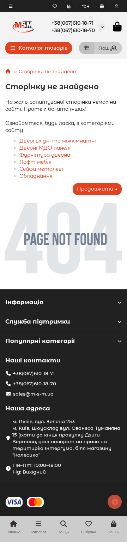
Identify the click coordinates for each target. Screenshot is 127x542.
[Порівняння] (69, 6)
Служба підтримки (37, 321)
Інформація (24, 302)
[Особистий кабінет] (116, 6)
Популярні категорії (40, 340)
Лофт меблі (35, 162)
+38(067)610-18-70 (73, 30)
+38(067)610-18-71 (72, 23)
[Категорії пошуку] (86, 48)
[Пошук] (114, 48)
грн (85, 6)
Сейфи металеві (41, 169)
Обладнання (35, 176)
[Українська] (102, 6)
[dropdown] (10, 6)
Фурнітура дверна (44, 155)
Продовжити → (97, 189)
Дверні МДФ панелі (45, 148)
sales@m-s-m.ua (33, 394)
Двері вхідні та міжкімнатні (57, 141)
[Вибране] (54, 6)
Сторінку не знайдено (47, 71)
